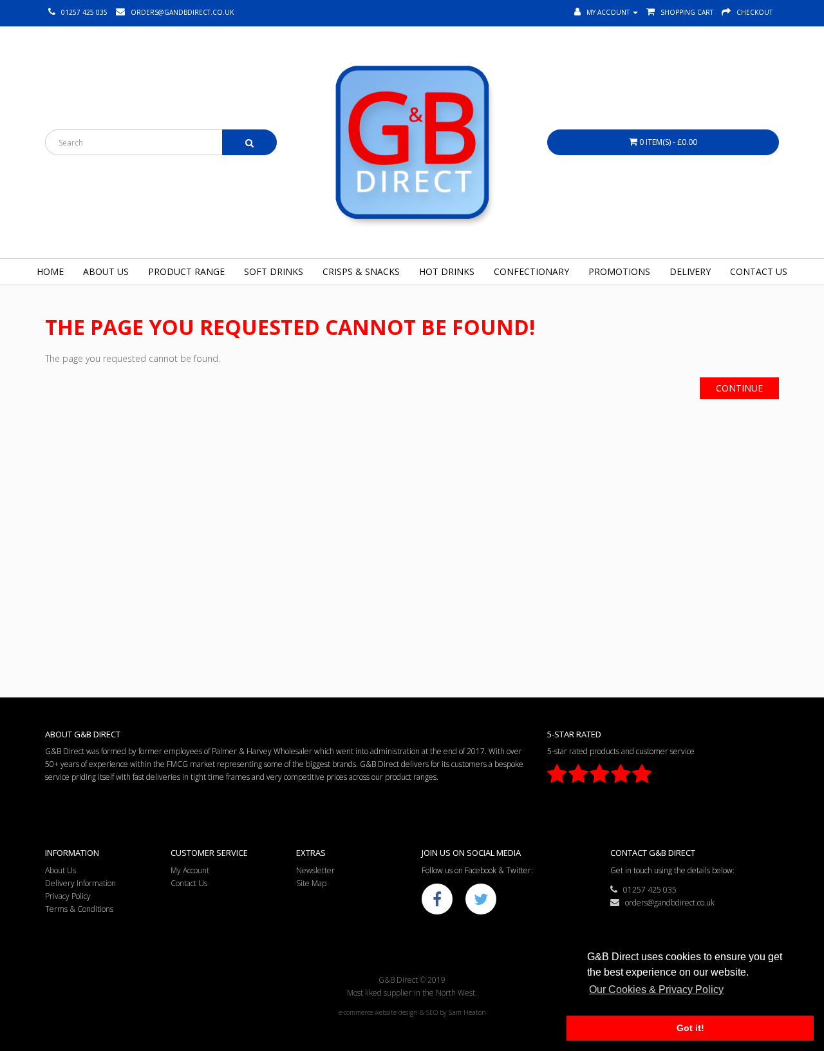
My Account (190, 870)
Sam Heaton (467, 1012)
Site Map (311, 883)
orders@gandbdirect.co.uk (667, 902)
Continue (739, 388)
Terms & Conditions (79, 909)
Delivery (690, 271)
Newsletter (315, 870)
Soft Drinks (273, 271)
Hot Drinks (446, 271)
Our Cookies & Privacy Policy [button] (656, 989)
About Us (106, 271)
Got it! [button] (690, 1028)
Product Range (186, 271)
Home (50, 271)
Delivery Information (80, 883)
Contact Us (758, 271)
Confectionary (531, 271)
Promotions (619, 271)
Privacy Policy (68, 896)
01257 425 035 (647, 889)
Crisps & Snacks (361, 271)
